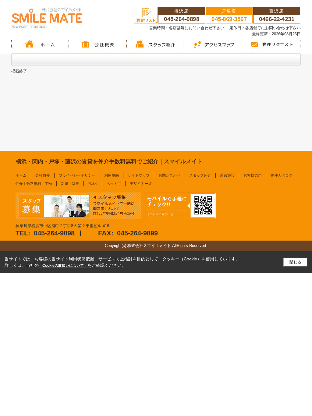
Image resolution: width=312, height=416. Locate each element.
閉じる (295, 262)
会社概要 (42, 175)
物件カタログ (281, 175)
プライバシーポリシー (77, 175)
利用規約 (111, 175)
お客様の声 (252, 175)
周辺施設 (227, 175)
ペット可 (113, 184)
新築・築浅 (70, 184)
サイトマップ (139, 175)
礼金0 (93, 184)
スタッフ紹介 (200, 175)
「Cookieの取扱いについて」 (63, 265)
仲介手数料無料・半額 (34, 184)
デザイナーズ (141, 184)
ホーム (21, 175)
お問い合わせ (169, 175)
